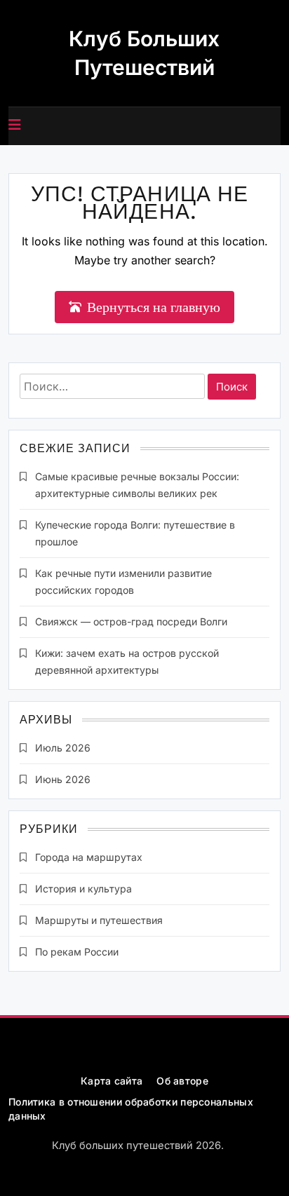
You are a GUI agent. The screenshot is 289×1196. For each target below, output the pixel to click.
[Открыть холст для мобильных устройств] (14, 125)
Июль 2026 (62, 748)
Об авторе (182, 1081)
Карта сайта (111, 1081)
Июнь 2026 (62, 779)
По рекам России (77, 952)
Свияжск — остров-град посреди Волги (131, 621)
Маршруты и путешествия (99, 920)
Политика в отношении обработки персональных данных (130, 1109)
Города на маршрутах (88, 857)
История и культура (83, 889)
